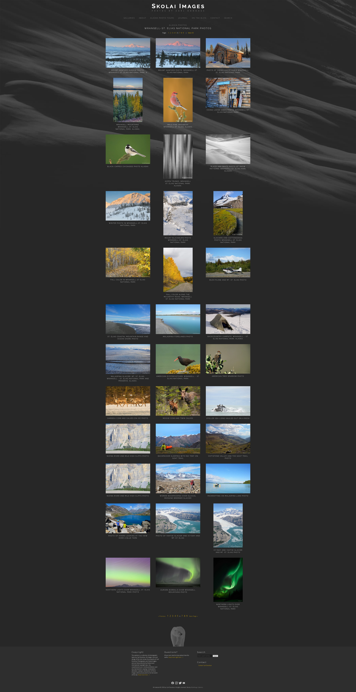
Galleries (129, 18)
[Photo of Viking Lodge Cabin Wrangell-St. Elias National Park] (228, 66)
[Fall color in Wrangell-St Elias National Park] (128, 276)
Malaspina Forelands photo (178, 336)
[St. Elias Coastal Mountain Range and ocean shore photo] (128, 333)
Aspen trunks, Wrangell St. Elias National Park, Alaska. (178, 183)
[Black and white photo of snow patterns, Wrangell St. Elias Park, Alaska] (228, 163)
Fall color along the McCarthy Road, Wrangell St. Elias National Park (178, 297)
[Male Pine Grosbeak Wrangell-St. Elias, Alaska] (178, 121)
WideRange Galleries (197, 687)
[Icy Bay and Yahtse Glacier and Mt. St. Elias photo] (228, 546)
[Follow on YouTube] (183, 683)
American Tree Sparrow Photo (228, 376)
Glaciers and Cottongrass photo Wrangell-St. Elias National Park (228, 240)
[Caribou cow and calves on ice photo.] (128, 414)
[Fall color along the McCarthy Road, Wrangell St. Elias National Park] (178, 291)
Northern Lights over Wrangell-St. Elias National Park (228, 607)
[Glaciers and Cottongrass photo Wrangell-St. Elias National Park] (228, 234)
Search (228, 18)
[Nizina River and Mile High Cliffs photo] (128, 452)
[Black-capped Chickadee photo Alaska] (128, 163)
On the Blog (199, 18)
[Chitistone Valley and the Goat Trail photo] (228, 452)
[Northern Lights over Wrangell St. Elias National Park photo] (128, 586)
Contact (215, 18)
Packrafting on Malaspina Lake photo (228, 496)
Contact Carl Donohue (205, 665)
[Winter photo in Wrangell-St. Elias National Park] (128, 219)
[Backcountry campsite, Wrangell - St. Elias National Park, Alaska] (228, 333)
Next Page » (193, 616)
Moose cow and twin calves (178, 418)
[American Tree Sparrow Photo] (228, 372)
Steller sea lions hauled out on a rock (228, 418)
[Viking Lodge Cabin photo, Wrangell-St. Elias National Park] (228, 106)
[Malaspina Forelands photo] (178, 333)
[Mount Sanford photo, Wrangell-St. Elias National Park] (178, 66)
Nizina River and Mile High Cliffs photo (128, 456)
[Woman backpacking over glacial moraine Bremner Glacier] (178, 492)
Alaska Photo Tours (162, 18)
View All (191, 33)
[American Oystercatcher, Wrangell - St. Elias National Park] (178, 372)
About (142, 18)
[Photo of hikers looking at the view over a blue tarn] (128, 532)
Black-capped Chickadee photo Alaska (128, 166)
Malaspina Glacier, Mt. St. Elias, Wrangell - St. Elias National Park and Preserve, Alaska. (128, 379)
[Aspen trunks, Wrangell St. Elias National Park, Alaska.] (178, 177)
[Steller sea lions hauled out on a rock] (228, 414)
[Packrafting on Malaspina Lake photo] (228, 492)
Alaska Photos (178, 25)
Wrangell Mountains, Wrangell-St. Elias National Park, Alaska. (128, 127)
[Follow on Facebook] (172, 683)
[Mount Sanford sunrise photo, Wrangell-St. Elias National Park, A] (128, 66)
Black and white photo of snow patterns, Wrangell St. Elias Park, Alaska (228, 169)
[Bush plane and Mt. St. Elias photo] (228, 276)
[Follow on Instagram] (176, 683)
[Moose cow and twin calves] (178, 414)
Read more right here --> (176, 657)
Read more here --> (144, 675)
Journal (183, 18)
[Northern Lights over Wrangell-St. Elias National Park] (228, 600)
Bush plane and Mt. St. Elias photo (228, 280)
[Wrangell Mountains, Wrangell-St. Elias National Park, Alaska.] (128, 121)
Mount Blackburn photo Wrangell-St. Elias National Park (178, 240)
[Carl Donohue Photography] (178, 10)
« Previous (162, 616)
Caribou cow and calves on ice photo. (128, 418)
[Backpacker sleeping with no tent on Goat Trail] (178, 452)
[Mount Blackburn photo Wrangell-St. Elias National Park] (178, 234)
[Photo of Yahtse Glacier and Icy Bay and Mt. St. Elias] (178, 532)
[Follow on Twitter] (180, 683)
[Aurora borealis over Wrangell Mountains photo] (178, 586)
